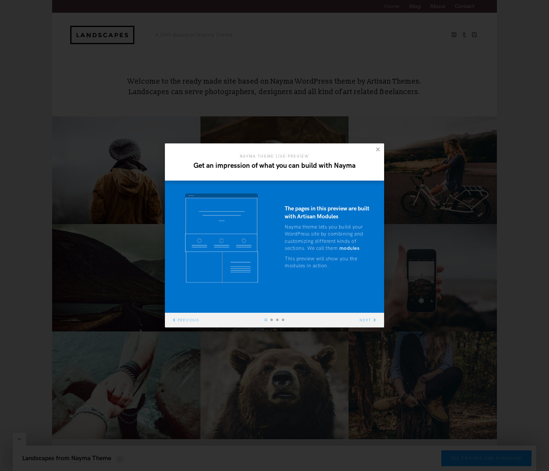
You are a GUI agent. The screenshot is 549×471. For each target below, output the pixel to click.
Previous (188, 320)
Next (365, 320)
